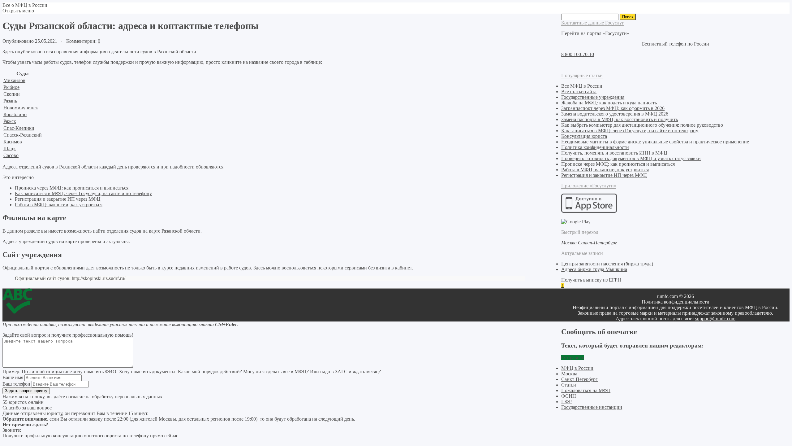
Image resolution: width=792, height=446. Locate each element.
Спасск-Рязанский (22, 135)
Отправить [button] (572, 357)
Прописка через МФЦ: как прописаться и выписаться (71, 187)
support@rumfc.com (715, 318)
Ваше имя (12, 377)
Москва (569, 373)
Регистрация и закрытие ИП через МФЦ (58, 199)
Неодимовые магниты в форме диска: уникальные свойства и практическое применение (655, 141)
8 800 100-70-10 (577, 54)
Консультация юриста (584, 136)
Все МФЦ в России (581, 86)
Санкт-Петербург (579, 379)
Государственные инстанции (591, 407)
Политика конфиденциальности (595, 147)
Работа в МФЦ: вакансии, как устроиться (58, 204)
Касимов (12, 141)
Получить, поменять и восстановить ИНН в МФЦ (614, 152)
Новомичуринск (20, 107)
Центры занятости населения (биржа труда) (607, 263)
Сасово (11, 155)
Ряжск (9, 121)
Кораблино (15, 114)
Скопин (11, 94)
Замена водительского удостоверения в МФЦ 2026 (614, 113)
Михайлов (14, 80)
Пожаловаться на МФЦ (586, 390)
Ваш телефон (16, 384)
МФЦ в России (577, 368)
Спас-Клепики (18, 128)
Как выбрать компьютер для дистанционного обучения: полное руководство (642, 125)
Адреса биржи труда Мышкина (594, 269)
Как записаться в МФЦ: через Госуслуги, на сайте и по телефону (83, 193)
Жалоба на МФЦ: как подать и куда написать (609, 102)
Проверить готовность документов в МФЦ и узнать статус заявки (631, 158)
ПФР (566, 401)
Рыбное (11, 87)
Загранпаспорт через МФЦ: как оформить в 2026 (613, 108)
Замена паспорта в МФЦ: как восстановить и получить (619, 119)
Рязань (10, 100)
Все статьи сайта (578, 91)
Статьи (568, 384)
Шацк (9, 148)
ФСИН (568, 396)
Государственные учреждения (592, 97)
